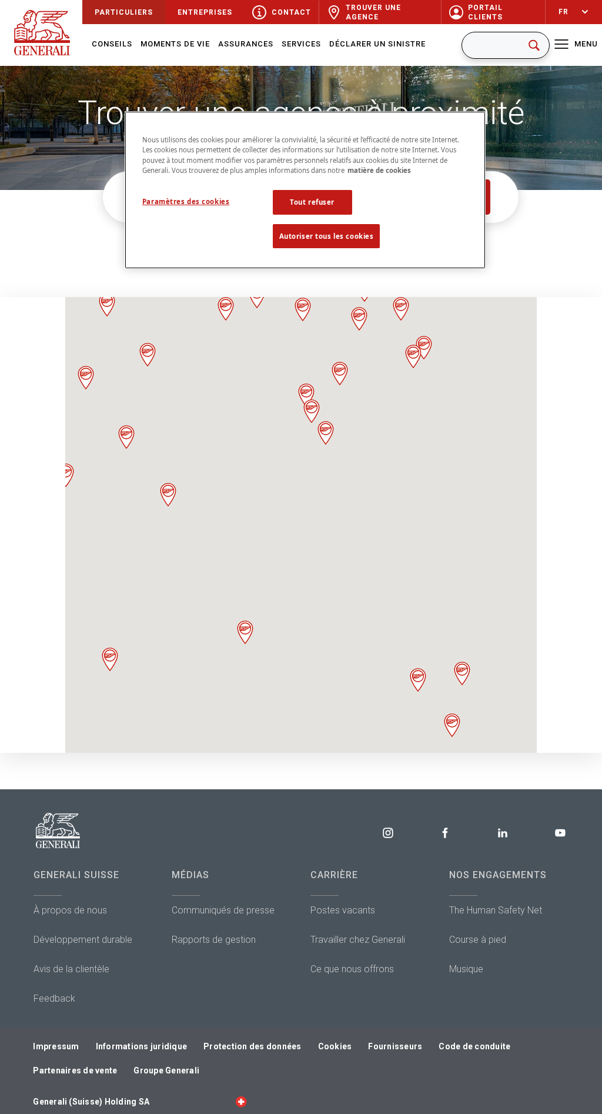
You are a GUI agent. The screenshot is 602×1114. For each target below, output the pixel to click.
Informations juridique (142, 1046)
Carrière (334, 874)
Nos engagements (498, 874)
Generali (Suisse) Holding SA (91, 1101)
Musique (466, 969)
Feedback (54, 998)
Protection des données (252, 1046)
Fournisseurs (395, 1046)
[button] (462, 673)
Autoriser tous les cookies (326, 236)
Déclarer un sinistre (377, 43)
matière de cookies (379, 170)
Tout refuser (312, 202)
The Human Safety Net (495, 910)
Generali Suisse (76, 874)
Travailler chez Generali (357, 939)
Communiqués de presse (223, 910)
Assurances (245, 43)
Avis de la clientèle (71, 969)
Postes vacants (342, 910)
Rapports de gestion (214, 939)
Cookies (335, 1046)
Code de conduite (474, 1046)
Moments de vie (175, 43)
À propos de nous (70, 910)
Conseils (112, 43)
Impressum (56, 1046)
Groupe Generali (166, 1070)
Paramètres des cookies (186, 201)
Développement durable (83, 939)
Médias (190, 874)
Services (301, 43)
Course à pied (477, 939)
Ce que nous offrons (352, 969)
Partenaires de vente (75, 1070)
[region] (305, 190)
